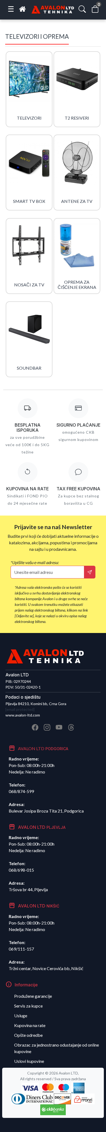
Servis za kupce (28, 1005)
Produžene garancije (33, 996)
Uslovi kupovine (29, 1061)
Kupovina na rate (29, 1025)
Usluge (20, 1015)
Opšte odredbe (28, 1035)
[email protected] (20, 709)
